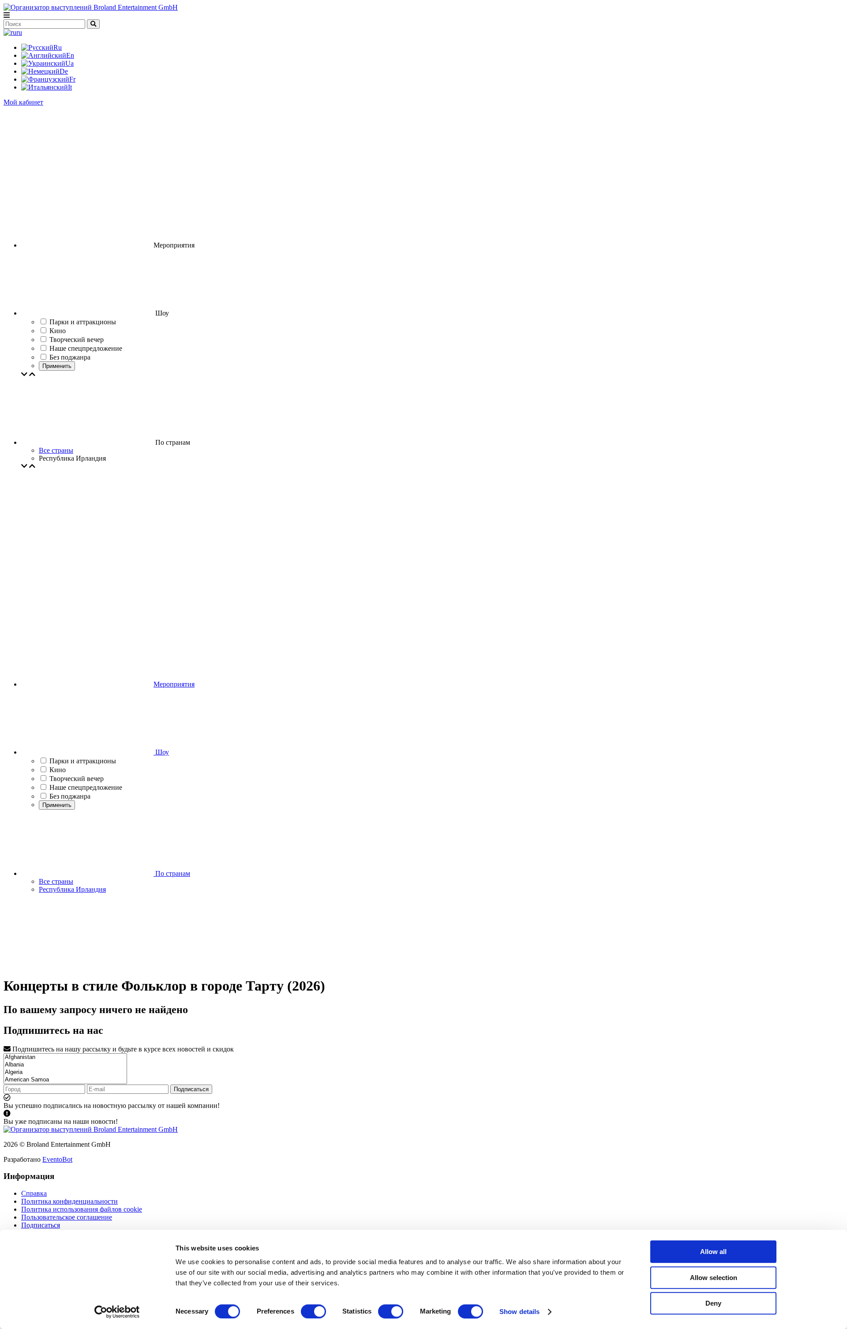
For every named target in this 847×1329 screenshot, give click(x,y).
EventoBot (57, 1159)
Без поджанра (69, 796)
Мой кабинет (23, 102)
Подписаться (191, 1089)
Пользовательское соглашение (66, 1217)
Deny (713, 1303)
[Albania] (65, 1065)
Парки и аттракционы (82, 761)
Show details (519, 1311)
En (70, 55)
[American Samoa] (65, 1080)
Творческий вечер (76, 778)
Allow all (713, 1251)
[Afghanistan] (65, 1057)
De (64, 71)
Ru (57, 47)
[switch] (313, 1311)
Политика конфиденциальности (69, 1201)
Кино (57, 769)
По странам (172, 873)
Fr (72, 79)
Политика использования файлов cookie (81, 1209)
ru (19, 32)
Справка (34, 1193)
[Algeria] (65, 1072)
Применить (56, 366)
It (70, 87)
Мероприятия (174, 684)
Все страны (56, 450)
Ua (69, 63)
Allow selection (713, 1277)
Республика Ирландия (72, 889)
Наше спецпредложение (85, 787)
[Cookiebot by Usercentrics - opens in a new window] (117, 1311)
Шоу (161, 752)
